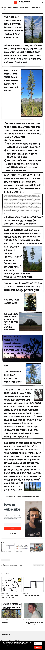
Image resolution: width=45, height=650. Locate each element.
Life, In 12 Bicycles (19, 551)
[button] (2, 2)
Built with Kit (13, 534)
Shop (22, 639)
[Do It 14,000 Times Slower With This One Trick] (11, 584)
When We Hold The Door (6, 551)
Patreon (17, 639)
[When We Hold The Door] (8, 547)
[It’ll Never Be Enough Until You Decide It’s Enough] (33, 610)
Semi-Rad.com (5, 634)
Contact (36, 639)
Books (2, 639)
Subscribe (31, 639)
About (26, 639)
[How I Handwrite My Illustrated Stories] (36, 547)
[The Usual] (11, 610)
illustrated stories (5, 560)
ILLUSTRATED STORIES (38, 565)
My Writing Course (10, 639)
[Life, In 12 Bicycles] (22, 547)
